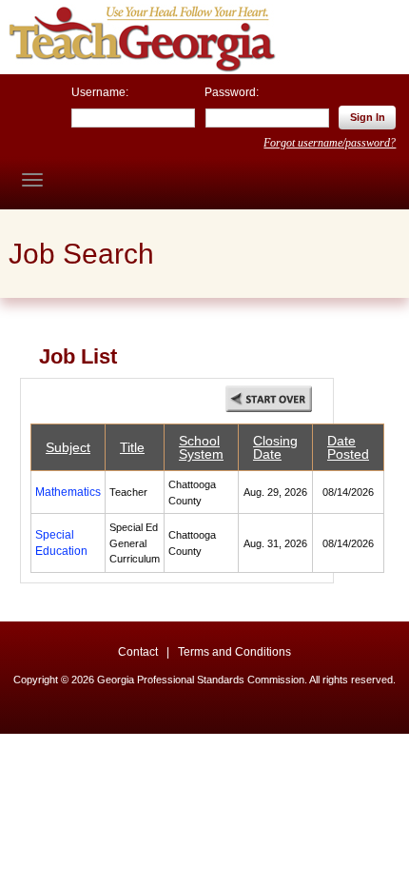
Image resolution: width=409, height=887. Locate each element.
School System (201, 447)
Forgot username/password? (329, 142)
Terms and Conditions (234, 652)
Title (132, 447)
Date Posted (348, 447)
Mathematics (68, 492)
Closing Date (275, 447)
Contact (138, 652)
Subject (68, 447)
